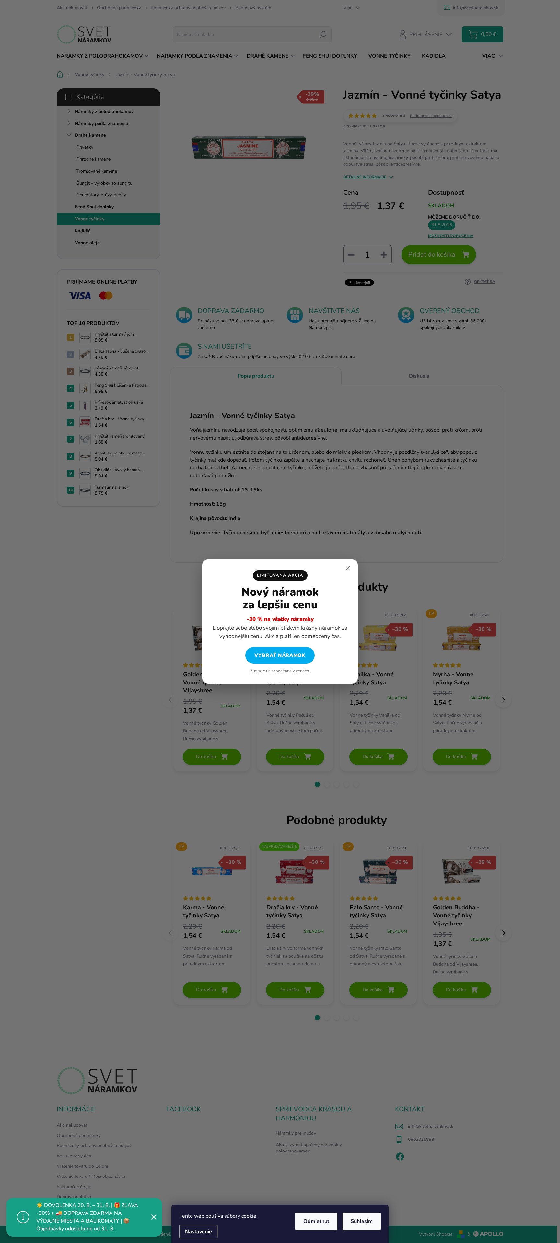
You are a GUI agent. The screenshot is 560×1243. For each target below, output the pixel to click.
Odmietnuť (316, 1221)
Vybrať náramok (280, 655)
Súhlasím (362, 1221)
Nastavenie (198, 1231)
